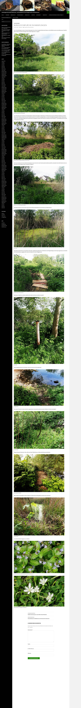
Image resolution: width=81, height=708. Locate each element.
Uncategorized (17, 23)
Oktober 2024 (4, 90)
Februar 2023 (4, 116)
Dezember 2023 (4, 103)
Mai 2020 (3, 158)
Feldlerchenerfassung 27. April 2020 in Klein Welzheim (37, 614)
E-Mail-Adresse (31, 648)
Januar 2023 (3, 117)
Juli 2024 (3, 94)
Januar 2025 (3, 86)
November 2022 (4, 120)
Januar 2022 (3, 133)
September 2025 (4, 75)
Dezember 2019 (4, 165)
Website (29, 653)
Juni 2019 (3, 173)
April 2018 (3, 191)
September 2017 (4, 201)
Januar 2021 (3, 148)
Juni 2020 (3, 157)
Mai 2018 (3, 190)
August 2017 (3, 202)
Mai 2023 (3, 112)
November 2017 (4, 198)
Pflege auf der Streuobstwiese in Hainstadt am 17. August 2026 (6, 30)
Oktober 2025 (4, 74)
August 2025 (3, 76)
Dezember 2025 (4, 71)
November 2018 (4, 182)
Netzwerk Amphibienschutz (6, 17)
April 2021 (3, 144)
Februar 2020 (4, 162)
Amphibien (3, 214)
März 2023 (3, 115)
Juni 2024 (3, 95)
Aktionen (3, 213)
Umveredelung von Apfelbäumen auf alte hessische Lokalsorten (38, 618)
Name (29, 644)
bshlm (21, 27)
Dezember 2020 (4, 149)
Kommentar (30, 629)
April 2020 (3, 160)
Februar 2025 (4, 84)
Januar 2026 (3, 70)
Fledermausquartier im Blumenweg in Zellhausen (6, 45)
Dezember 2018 (4, 181)
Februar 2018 (4, 194)
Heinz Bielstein (4, 44)
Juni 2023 (3, 111)
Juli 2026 (3, 62)
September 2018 (4, 185)
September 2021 (4, 137)
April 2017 (3, 206)
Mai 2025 (3, 80)
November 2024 (4, 88)
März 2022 (3, 131)
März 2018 (3, 193)
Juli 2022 (3, 125)
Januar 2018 (3, 195)
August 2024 (3, 92)
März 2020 (3, 161)
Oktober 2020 (4, 152)
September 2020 (4, 153)
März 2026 (3, 67)
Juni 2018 (3, 189)
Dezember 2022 (4, 119)
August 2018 (3, 186)
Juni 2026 (3, 63)
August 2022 (3, 124)
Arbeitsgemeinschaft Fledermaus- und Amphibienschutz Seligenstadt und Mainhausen (20, 12)
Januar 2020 (3, 164)
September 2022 (4, 123)
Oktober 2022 (4, 121)
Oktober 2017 (4, 199)
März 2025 (3, 83)
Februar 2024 (4, 100)
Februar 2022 (4, 132)
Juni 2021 (3, 141)
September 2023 (4, 107)
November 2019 (4, 166)
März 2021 (3, 145)
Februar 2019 (4, 178)
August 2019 (3, 170)
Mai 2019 (3, 174)
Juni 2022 (3, 127)
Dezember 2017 (4, 197)
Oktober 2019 (4, 168)
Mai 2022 (3, 128)
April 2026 (3, 66)
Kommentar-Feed (4, 225)
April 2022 (3, 129)
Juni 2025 (3, 79)
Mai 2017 (3, 205)
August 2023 (3, 108)
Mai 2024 (3, 96)
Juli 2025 (3, 78)
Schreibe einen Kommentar (28, 27)
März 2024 (3, 99)
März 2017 (3, 207)
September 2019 (4, 169)
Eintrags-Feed (4, 224)
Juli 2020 (3, 156)
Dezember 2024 (4, 87)
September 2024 (4, 91)
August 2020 (3, 154)
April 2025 (3, 82)
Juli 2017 (3, 203)
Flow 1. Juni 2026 (15, 17)
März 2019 (3, 177)
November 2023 (4, 104)
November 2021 (4, 136)
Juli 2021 (3, 140)
